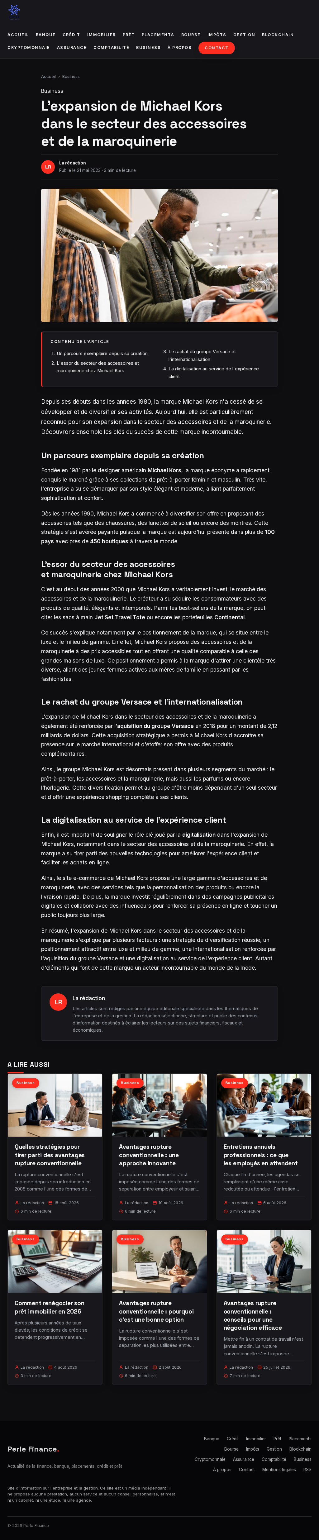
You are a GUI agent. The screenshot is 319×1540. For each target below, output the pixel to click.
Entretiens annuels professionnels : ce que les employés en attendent (261, 1155)
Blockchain (278, 34)
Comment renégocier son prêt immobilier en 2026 (49, 1307)
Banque (46, 34)
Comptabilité (111, 47)
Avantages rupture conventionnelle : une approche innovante (149, 1155)
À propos (180, 47)
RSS (307, 1469)
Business (148, 47)
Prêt (129, 34)
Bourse (191, 34)
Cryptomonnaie (28, 47)
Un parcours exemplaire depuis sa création (102, 353)
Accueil (18, 34)
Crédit (71, 34)
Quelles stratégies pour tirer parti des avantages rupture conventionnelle (50, 1155)
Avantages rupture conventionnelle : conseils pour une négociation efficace (253, 1315)
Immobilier (101, 34)
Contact (217, 47)
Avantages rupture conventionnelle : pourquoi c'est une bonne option (156, 1311)
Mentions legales (279, 1469)
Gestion (244, 34)
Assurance (72, 47)
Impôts (216, 34)
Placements (158, 34)
